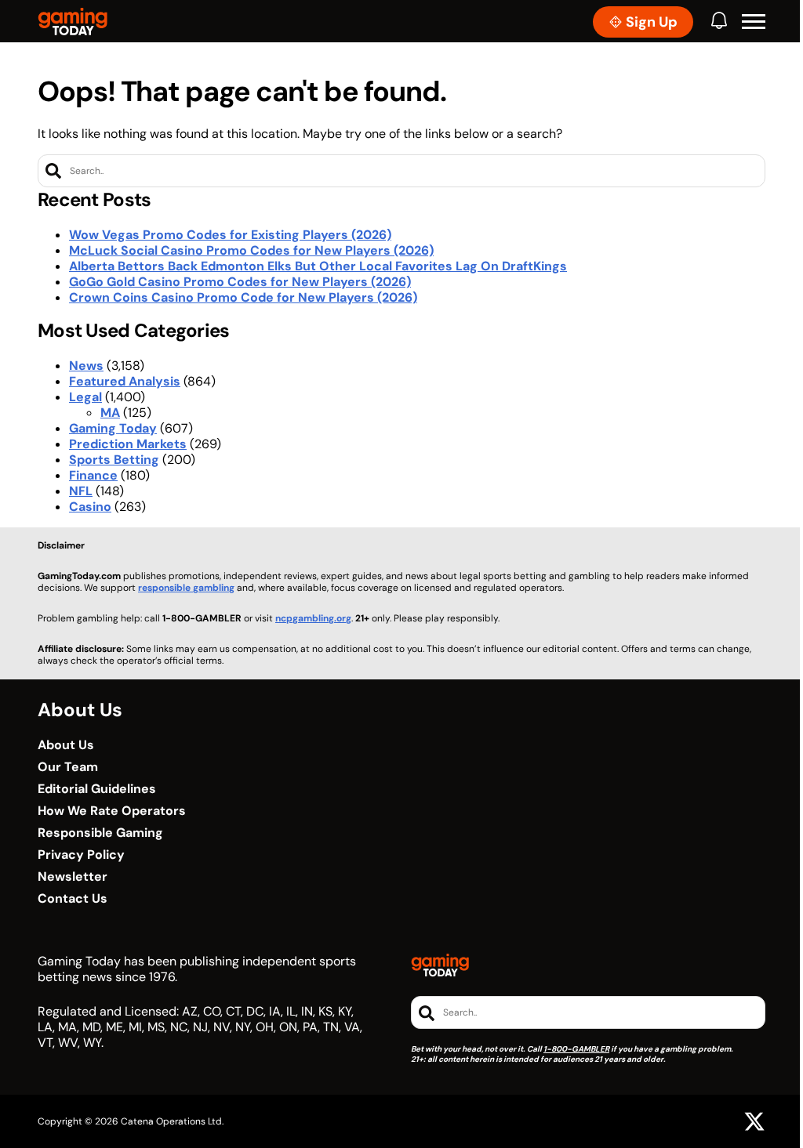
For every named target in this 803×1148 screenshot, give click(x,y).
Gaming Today (113, 428)
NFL (81, 491)
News (86, 365)
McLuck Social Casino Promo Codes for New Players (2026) (251, 250)
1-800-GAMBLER (576, 1049)
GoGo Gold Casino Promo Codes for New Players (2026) (240, 281)
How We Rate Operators (112, 811)
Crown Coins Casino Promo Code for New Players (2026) (243, 297)
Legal (85, 397)
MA (110, 412)
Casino (90, 506)
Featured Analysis (124, 381)
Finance (93, 475)
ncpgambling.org (313, 618)
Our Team (68, 767)
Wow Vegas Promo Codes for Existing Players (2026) (230, 234)
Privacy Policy (81, 855)
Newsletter (72, 877)
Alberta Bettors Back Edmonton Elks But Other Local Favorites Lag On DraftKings (318, 266)
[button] (753, 22)
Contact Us (72, 899)
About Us (66, 745)
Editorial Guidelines (97, 789)
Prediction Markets (128, 444)
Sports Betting (114, 459)
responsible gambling (186, 587)
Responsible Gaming (100, 833)
